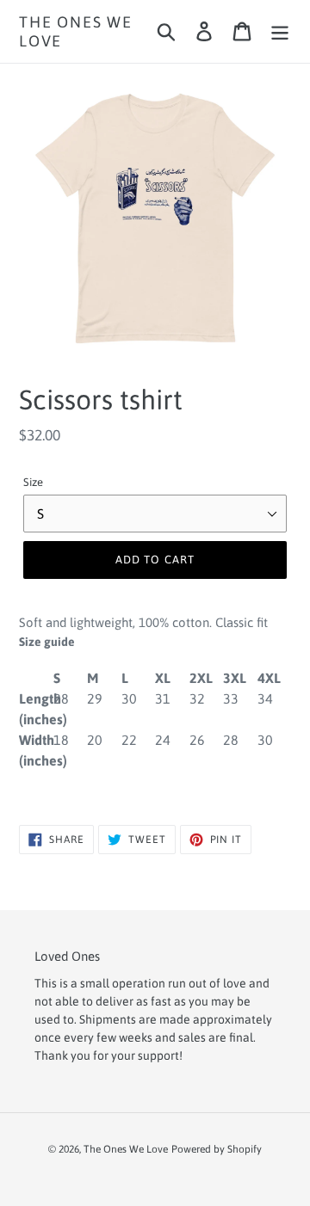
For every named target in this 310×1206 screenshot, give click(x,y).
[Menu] (280, 32)
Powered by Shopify (216, 1149)
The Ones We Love (76, 31)
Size (33, 482)
